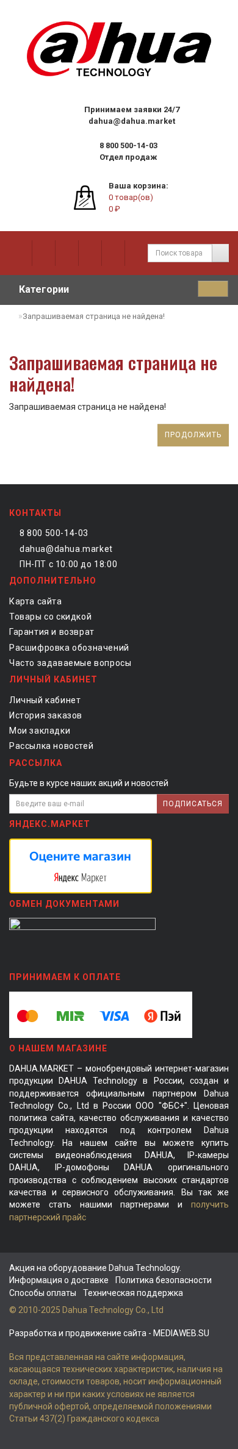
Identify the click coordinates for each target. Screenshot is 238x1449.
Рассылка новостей (51, 746)
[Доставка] (66, 253)
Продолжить (193, 435)
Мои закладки (39, 730)
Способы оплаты (42, 1293)
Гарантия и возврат (52, 632)
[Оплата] (89, 253)
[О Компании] (20, 253)
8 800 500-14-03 (54, 533)
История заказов (45, 715)
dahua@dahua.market (66, 549)
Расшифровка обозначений (69, 648)
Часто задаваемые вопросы (70, 663)
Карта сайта (35, 601)
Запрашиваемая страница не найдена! (94, 316)
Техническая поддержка (133, 1293)
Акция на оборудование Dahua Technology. (95, 1268)
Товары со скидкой (50, 616)
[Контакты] (112, 253)
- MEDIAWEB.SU (109, 1333)
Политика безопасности (163, 1280)
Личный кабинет (45, 700)
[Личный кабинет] (136, 253)
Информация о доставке (59, 1280)
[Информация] (43, 253)
